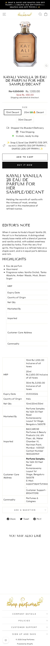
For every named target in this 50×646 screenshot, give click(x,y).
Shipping (14, 97)
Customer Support (24, 627)
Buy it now (25, 165)
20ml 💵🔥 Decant (34, 112)
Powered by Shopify (25, 644)
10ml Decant (12, 112)
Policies (24, 621)
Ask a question (25, 510)
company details (24, 614)
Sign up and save (24, 634)
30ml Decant (25, 119)
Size (25, 107)
